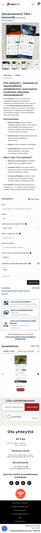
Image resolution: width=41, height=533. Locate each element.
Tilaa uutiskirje (32, 407)
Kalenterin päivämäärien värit (13, 224)
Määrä (4, 214)
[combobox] (20, 218)
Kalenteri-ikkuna (8, 243)
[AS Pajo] (13, 4)
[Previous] (4, 41)
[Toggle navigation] (3, 4)
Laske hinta (33, 282)
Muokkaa (20, 390)
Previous (3, 374)
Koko (3, 205)
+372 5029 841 (19, 467)
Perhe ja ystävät (26, 351)
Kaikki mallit (35, 346)
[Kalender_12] (20, 369)
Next (38, 374)
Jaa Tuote (35, 199)
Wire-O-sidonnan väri (10, 234)
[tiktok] (11, 483)
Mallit (17, 75)
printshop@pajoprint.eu (20, 469)
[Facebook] (23, 483)
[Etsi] (33, 4)
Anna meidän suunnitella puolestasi (15, 253)
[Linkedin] (29, 483)
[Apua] (25, 224)
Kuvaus (7, 75)
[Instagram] (17, 483)
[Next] (37, 41)
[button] (29, 263)
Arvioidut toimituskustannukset (15, 263)
